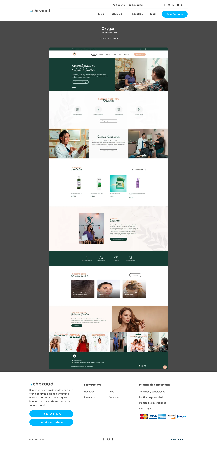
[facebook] (165, 5)
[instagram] (173, 5)
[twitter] (169, 5)
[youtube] (178, 5)
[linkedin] (182, 5)
